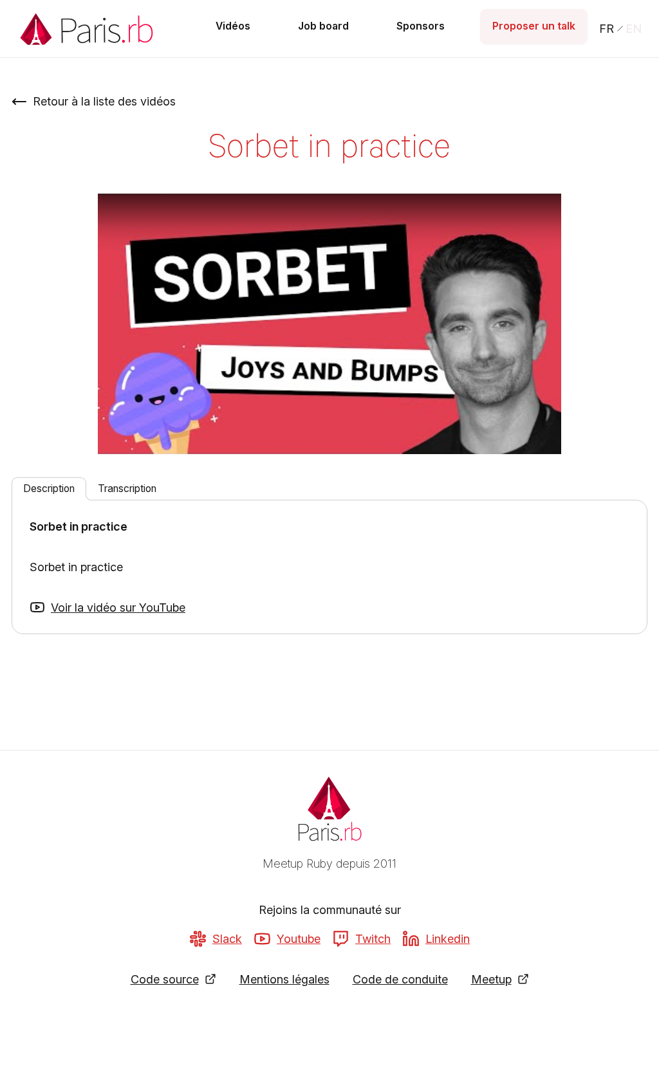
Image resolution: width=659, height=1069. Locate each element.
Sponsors (420, 26)
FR (606, 28)
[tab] (49, 488)
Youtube (298, 939)
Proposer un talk (533, 26)
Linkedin (447, 939)
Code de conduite (400, 979)
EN (634, 28)
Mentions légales (284, 979)
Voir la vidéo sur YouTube (118, 607)
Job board (323, 26)
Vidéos (233, 26)
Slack (227, 939)
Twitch (373, 939)
